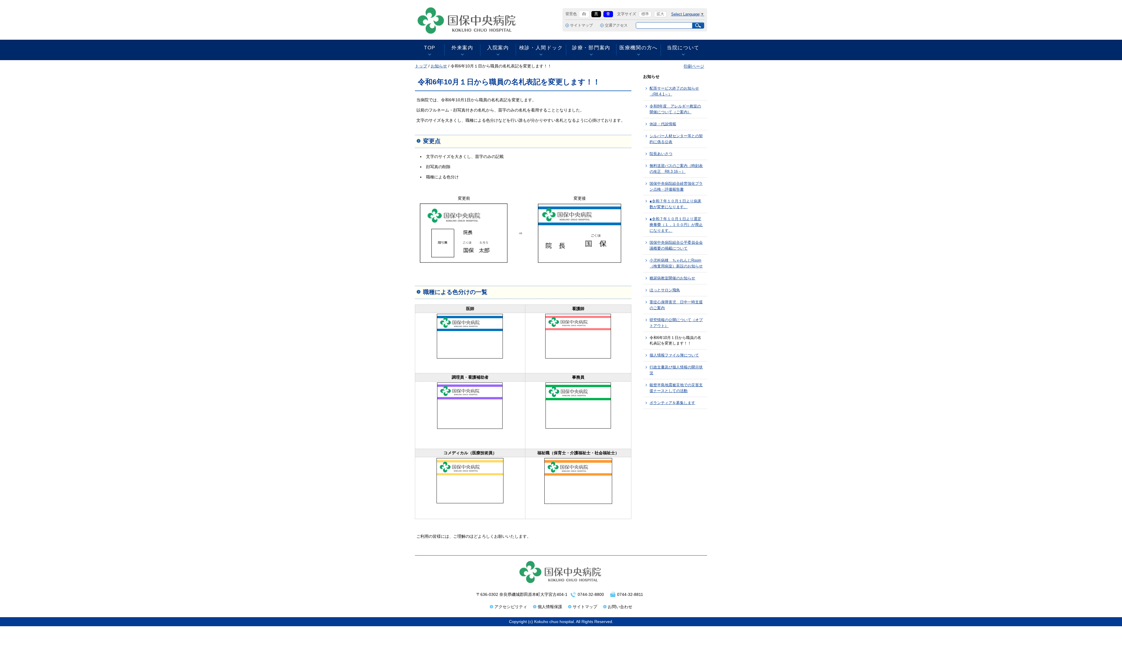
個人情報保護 (550, 606)
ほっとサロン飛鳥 (665, 290)
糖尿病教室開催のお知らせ (672, 278)
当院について (683, 48)
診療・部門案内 (591, 48)
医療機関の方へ (638, 48)
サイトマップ (581, 25)
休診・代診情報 (663, 124)
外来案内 (462, 48)
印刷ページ (694, 66)
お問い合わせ (620, 606)
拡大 (660, 14)
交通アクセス (616, 25)
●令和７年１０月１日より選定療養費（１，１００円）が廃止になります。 (676, 225)
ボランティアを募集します (672, 403)
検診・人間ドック (541, 48)
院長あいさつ (661, 154)
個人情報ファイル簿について (674, 355)
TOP (429, 48)
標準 (645, 14)
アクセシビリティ (510, 606)
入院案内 (498, 48)
